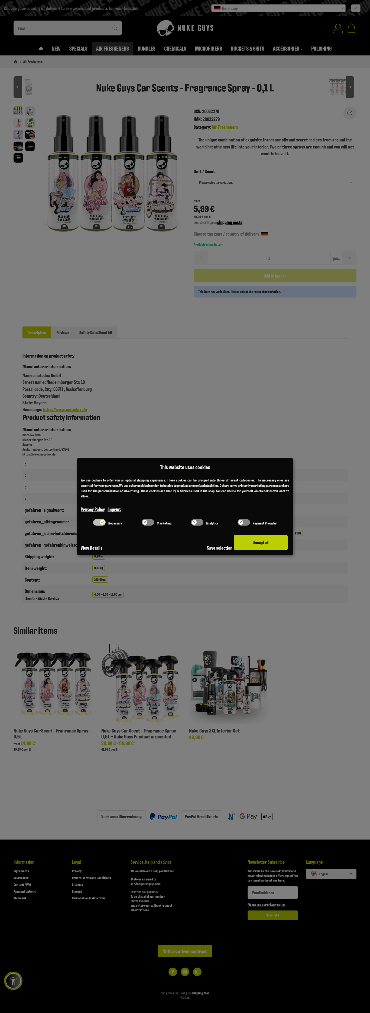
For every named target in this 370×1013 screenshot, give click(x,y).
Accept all (260, 542)
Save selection (219, 548)
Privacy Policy (93, 509)
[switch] (99, 522)
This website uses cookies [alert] (185, 466)
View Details (91, 548)
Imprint (114, 509)
